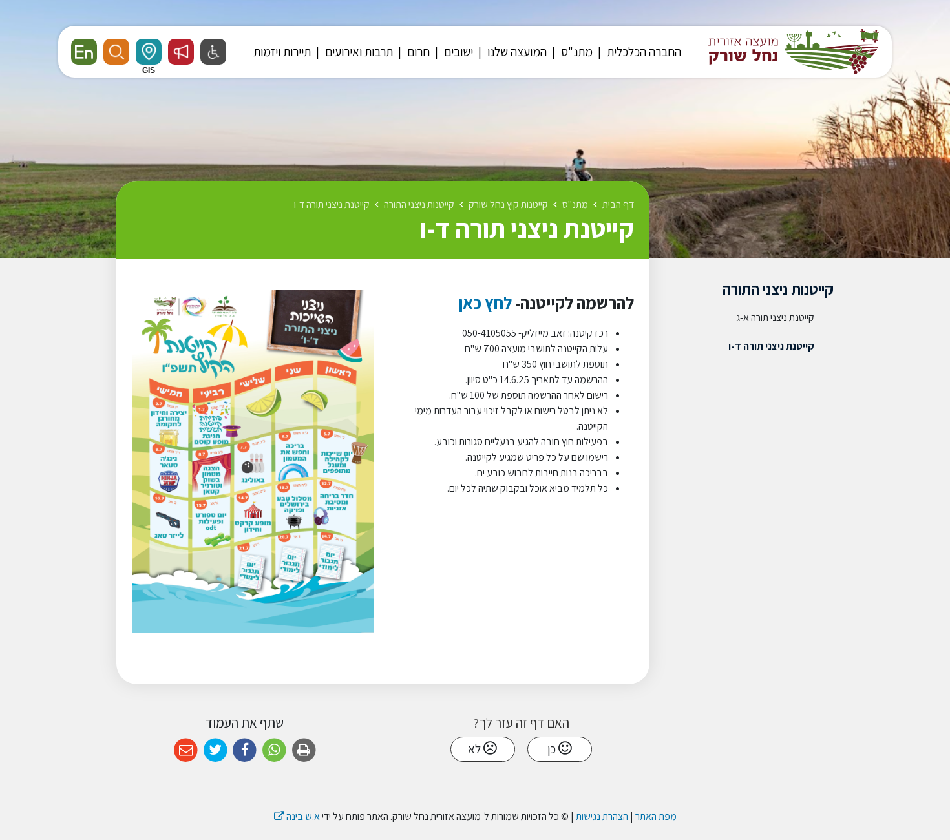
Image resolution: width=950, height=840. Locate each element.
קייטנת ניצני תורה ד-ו (771, 346)
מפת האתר (656, 816)
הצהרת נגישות (602, 816)
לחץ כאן (483, 302)
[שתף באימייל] (186, 750)
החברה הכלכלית (642, 51)
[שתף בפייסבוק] (245, 750)
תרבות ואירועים (357, 51)
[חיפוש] (116, 52)
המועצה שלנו (516, 51)
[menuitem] (638, 52)
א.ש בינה (297, 816)
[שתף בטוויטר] (215, 750)
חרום (417, 51)
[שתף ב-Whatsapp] (274, 750)
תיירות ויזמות (282, 51)
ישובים (457, 51)
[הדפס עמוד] (304, 750)
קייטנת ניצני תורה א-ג (775, 317)
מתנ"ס (575, 51)
